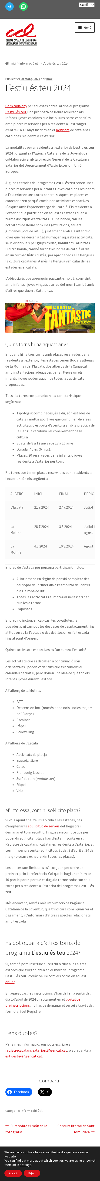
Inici (13, 63)
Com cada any (16, 105)
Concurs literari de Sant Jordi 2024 (76, 1128)
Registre (63, 129)
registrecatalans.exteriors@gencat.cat (36, 1050)
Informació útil (29, 63)
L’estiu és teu (15, 112)
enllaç (10, 981)
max (49, 79)
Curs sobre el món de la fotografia (26, 1128)
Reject (32, 1173)
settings (25, 1165)
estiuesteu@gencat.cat (23, 1056)
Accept (13, 1173)
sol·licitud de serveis (44, 826)
